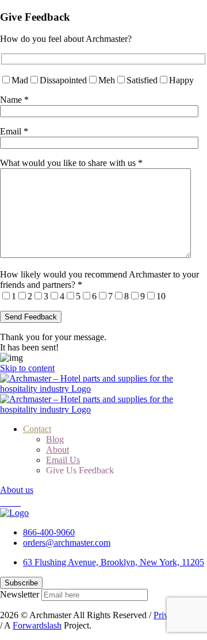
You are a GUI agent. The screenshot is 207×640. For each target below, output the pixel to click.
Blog (55, 439)
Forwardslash (37, 625)
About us (16, 490)
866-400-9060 (49, 532)
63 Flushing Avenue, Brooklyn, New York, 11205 (113, 562)
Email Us (63, 460)
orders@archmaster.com (66, 543)
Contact (37, 429)
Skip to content (27, 368)
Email (14, 131)
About (57, 449)
